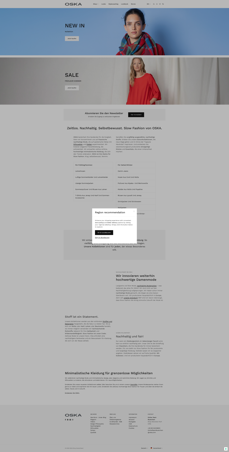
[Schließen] (134, 211)
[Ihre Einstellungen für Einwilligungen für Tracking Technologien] (226, 449)
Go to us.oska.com (104, 232)
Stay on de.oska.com (102, 237)
